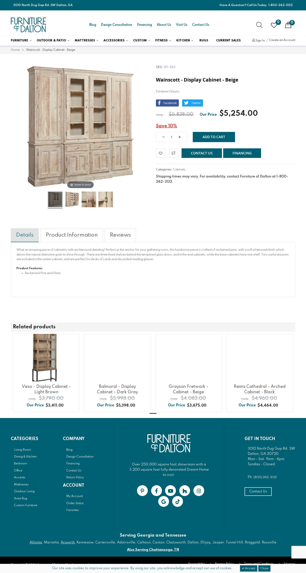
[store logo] (28, 24)
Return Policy (75, 477)
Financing (144, 25)
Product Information (72, 235)
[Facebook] (156, 490)
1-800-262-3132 (280, 5)
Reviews (120, 235)
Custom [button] (140, 40)
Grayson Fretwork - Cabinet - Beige (188, 389)
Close (264, 568)
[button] (202, 153)
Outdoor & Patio (51, 40)
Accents (19, 477)
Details (25, 235)
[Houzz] (184, 490)
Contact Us (200, 25)
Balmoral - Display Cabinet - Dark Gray (117, 389)
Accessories (113, 40)
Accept (249, 568)
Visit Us (181, 25)
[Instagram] (198, 490)
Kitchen (183, 40)
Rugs (203, 40)
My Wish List (278, 22)
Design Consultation (116, 25)
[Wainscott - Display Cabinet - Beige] (55, 200)
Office (18, 470)
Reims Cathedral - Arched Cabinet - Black (260, 389)
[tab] (25, 235)
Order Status (75, 503)
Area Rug (20, 498)
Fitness (161, 40)
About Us (164, 25)
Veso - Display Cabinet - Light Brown (46, 389)
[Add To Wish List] (160, 153)
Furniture (19, 40)
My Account (74, 496)
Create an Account (282, 40)
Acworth (68, 542)
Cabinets (179, 169)
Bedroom (20, 463)
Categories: (164, 169)
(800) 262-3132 (265, 477)
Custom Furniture (25, 505)
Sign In (260, 40)
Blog (92, 25)
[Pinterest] (142, 490)
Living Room (22, 449)
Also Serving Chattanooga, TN (153, 550)
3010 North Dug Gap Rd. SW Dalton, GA (43, 5)
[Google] (163, 501)
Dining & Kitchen (25, 456)
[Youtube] (170, 490)
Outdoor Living (24, 491)
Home (15, 49)
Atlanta (36, 542)
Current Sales (228, 40)
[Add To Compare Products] (173, 153)
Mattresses (85, 40)
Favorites (72, 510)
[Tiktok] (177, 501)
